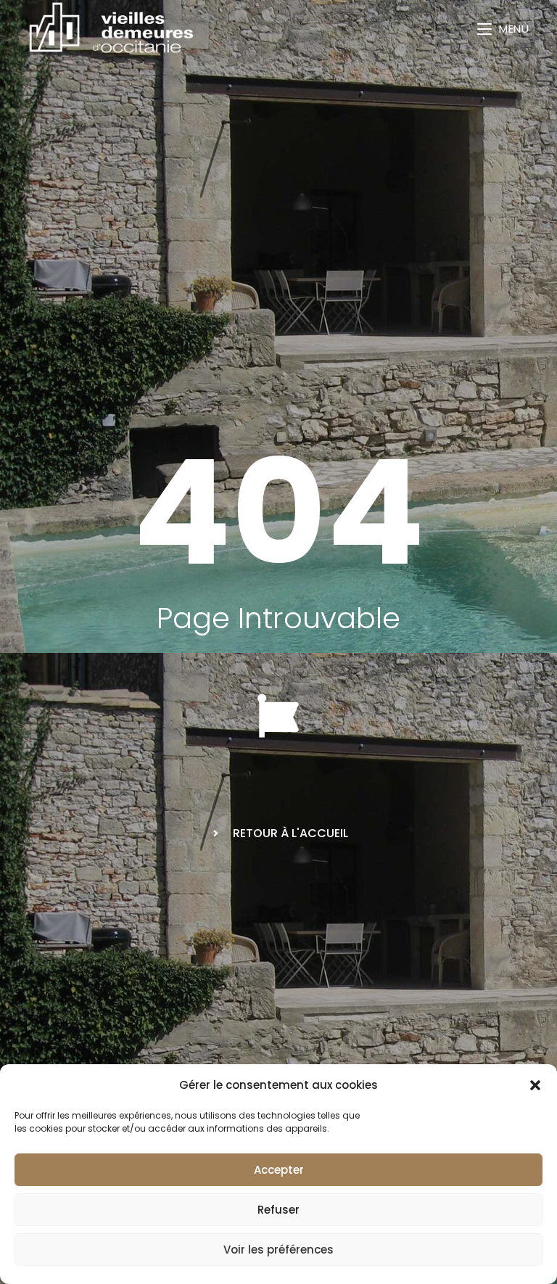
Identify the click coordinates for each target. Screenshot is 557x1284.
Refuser (278, 1209)
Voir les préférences (278, 1249)
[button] (535, 1085)
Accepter (279, 1169)
